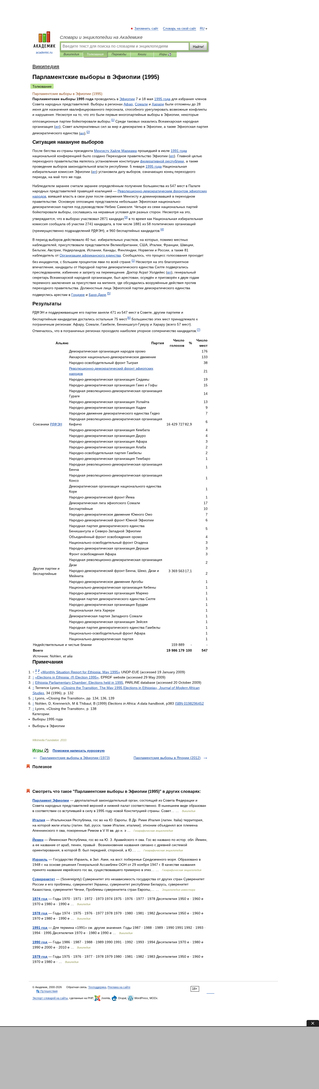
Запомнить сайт (146, 28)
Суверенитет (43, 879)
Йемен (37, 840)
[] (112, 120)
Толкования (95, 54)
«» (80, 672)
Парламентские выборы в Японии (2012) (167, 758)
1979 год (39, 956)
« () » (67, 677)
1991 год (39, 928)
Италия (38, 820)
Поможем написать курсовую (79, 750)
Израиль (40, 859)
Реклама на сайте (119, 987)
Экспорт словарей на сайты (50, 998)
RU (202, 28)
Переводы (119, 54)
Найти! (198, 47)
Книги (142, 54)
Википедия (71, 54)
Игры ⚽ (165, 54)
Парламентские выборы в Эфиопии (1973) (75, 758)
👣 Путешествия (47, 991)
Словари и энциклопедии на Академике (101, 37)
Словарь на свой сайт (179, 28)
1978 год (39, 913)
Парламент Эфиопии (50, 800)
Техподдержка (97, 987)
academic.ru (44, 52)
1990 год (39, 942)
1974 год (39, 899)
